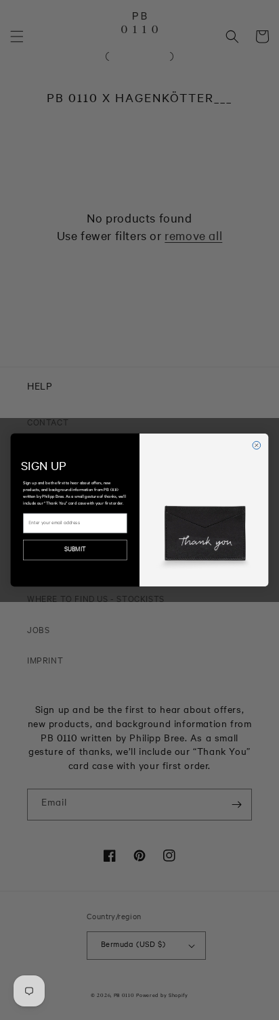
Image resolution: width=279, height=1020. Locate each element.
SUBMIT (74, 550)
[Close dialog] (257, 445)
